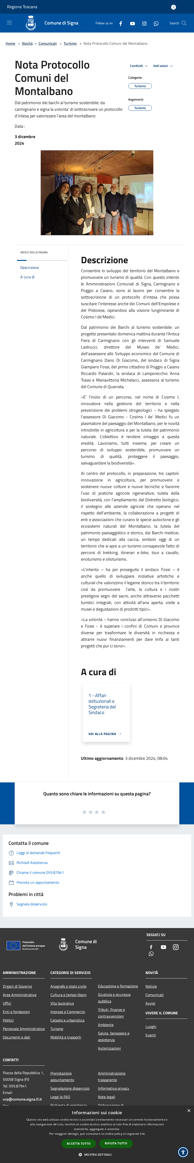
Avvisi (150, 1003)
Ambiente (106, 1024)
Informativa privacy (113, 1088)
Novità (27, 43)
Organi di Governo (17, 986)
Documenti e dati (16, 1037)
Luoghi (151, 1026)
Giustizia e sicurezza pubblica (114, 998)
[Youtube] (130, 23)
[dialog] (97, 1134)
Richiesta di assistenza (68, 1105)
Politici (8, 1020)
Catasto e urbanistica (67, 1020)
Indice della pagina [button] (34, 252)
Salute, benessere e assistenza (113, 1036)
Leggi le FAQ (60, 1097)
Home (10, 43)
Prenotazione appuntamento (62, 1076)
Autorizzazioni (109, 1048)
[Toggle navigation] (9, 22)
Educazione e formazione (118, 986)
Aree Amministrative (19, 995)
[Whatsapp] (154, 23)
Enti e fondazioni (16, 1012)
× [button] (188, 1111)
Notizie (151, 986)
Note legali (106, 1097)
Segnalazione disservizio (69, 1088)
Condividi (137, 65)
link (142, 1134)
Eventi (151, 1035)
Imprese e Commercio (67, 1012)
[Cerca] (184, 23)
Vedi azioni (161, 65)
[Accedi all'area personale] (173, 7)
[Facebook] (118, 23)
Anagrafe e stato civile (68, 986)
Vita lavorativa (62, 1003)
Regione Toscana (22, 7)
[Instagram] (142, 23)
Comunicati (48, 43)
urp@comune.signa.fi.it (22, 1099)
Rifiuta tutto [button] (116, 1143)
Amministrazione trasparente (111, 1076)
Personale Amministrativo (24, 1028)
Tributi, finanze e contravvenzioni (111, 1013)
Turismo (70, 43)
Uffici (7, 1003)
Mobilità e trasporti (65, 1037)
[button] (97, 1154)
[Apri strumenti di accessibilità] (183, 1152)
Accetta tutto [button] (79, 1144)
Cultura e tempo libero (68, 995)
